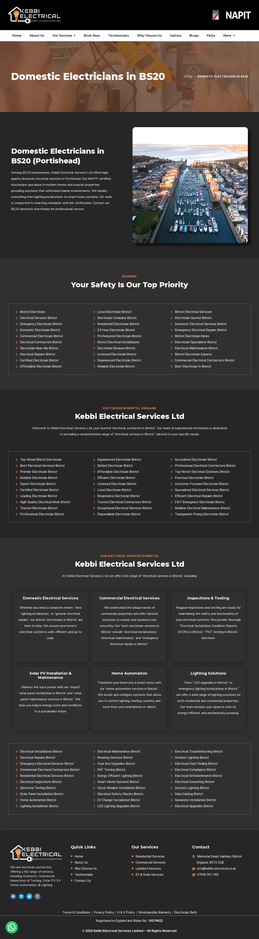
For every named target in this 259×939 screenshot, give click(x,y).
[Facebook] (13, 896)
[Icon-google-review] (37, 896)
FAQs (211, 35)
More (227, 35)
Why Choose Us (149, 35)
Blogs (194, 35)
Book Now (92, 35)
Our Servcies (62, 35)
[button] (12, 927)
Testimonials (118, 35)
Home (16, 35)
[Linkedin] (21, 896)
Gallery (175, 35)
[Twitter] (29, 896)
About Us (37, 35)
